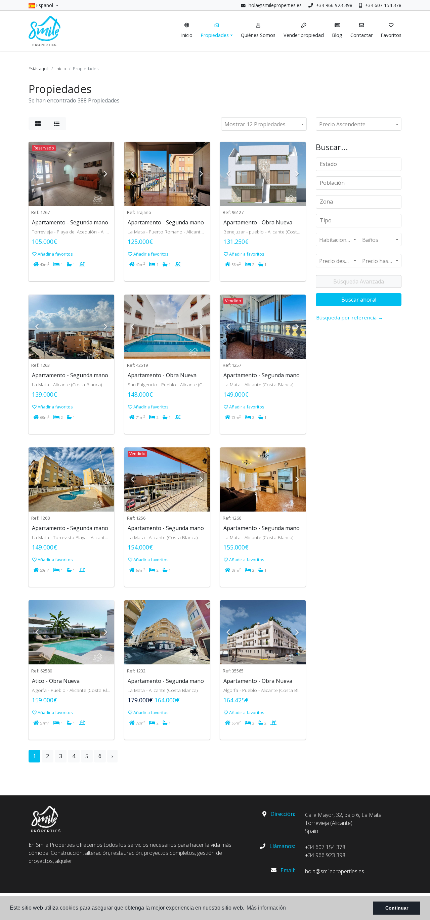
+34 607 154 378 (382, 5)
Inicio (60, 68)
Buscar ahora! (358, 299)
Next (105, 174)
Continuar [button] (396, 908)
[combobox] (358, 164)
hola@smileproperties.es (275, 5)
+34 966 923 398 (333, 5)
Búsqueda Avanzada (358, 281)
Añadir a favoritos (55, 254)
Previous (37, 174)
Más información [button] (266, 908)
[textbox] (361, 164)
